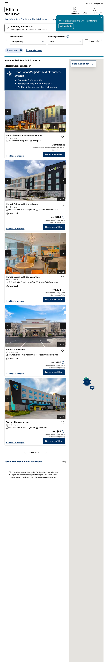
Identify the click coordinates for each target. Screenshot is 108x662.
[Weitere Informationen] (63, 217)
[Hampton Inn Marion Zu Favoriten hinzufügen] (62, 350)
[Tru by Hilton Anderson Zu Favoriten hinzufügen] (62, 423)
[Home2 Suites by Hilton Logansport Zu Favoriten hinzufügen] (62, 277)
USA (18, 19)
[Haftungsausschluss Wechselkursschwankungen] (67, 36)
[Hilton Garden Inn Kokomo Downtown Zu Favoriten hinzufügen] (62, 136)
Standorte (8, 19)
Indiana (26, 19)
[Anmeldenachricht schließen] (102, 17)
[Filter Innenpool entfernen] (21, 50)
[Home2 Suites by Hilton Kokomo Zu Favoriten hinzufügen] (62, 205)
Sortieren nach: (16, 36)
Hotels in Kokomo (39, 19)
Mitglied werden (87, 13)
